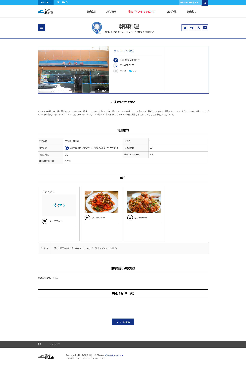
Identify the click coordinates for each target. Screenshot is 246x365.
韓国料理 (150, 32)
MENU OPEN (41, 27)
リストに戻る (123, 322)
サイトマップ (55, 344)
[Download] (198, 27)
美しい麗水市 (46, 12)
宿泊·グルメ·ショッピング (141, 11)
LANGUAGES (44, 2)
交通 (39, 344)
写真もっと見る (102, 90)
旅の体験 (172, 11)
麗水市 (65, 2)
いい (134, 71)
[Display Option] (185, 27)
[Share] (191, 27)
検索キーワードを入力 (189, 2)
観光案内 (191, 11)
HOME (107, 32)
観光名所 (91, 11)
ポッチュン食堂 (123, 50)
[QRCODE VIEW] (205, 27)
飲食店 (141, 32)
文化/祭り (111, 11)
